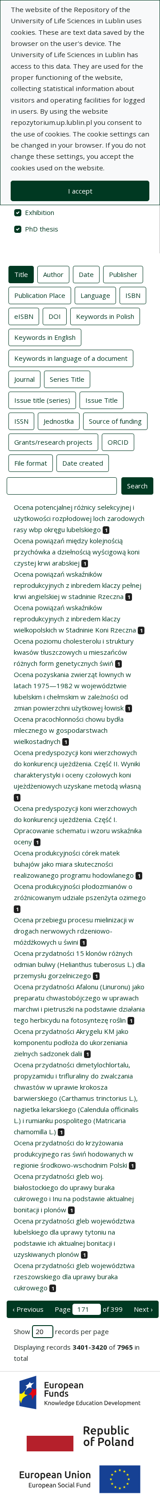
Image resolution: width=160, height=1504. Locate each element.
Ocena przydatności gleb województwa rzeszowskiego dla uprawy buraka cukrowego (74, 1276)
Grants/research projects (53, 442)
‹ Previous (28, 1309)
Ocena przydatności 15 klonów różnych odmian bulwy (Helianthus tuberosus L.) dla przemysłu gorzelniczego (79, 964)
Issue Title (101, 400)
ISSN (21, 421)
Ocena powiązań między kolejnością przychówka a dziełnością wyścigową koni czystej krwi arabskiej (77, 551)
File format (30, 463)
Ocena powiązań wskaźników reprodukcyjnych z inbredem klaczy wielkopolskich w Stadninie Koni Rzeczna (75, 618)
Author (53, 274)
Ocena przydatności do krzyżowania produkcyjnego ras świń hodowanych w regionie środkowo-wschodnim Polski (73, 1153)
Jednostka (59, 421)
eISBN (23, 316)
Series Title (67, 379)
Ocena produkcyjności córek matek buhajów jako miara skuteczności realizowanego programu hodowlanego (74, 864)
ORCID (118, 442)
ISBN (132, 295)
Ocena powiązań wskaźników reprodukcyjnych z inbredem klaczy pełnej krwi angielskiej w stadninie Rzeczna (77, 585)
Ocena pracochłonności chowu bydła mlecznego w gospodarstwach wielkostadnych (69, 730)
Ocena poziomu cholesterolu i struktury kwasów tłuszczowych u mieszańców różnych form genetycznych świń (74, 652)
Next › (143, 1309)
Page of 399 (89, 1309)
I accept (80, 190)
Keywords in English (45, 337)
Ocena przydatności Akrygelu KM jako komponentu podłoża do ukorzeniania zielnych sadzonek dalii (71, 1042)
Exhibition (39, 212)
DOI (54, 316)
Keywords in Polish (105, 316)
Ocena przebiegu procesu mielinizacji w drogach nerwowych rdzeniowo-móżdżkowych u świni (74, 930)
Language (95, 295)
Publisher (123, 274)
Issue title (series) (42, 400)
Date (86, 274)
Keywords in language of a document (71, 358)
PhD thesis (41, 228)
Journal (24, 379)
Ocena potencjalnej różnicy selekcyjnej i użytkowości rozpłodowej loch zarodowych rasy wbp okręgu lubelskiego (79, 518)
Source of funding (115, 421)
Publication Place (39, 295)
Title (21, 274)
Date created (82, 463)
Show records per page (61, 1331)
